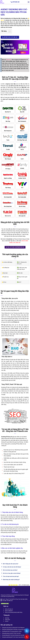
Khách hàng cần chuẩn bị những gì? (11, 579)
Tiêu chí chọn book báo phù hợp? (11, 576)
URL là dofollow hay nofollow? (10, 570)
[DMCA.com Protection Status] (5, 604)
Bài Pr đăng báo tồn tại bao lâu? (10, 563)
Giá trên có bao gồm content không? (12, 573)
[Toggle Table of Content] (8, 31)
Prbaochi (8, 59)
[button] (28, 2)
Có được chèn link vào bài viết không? (12, 567)
